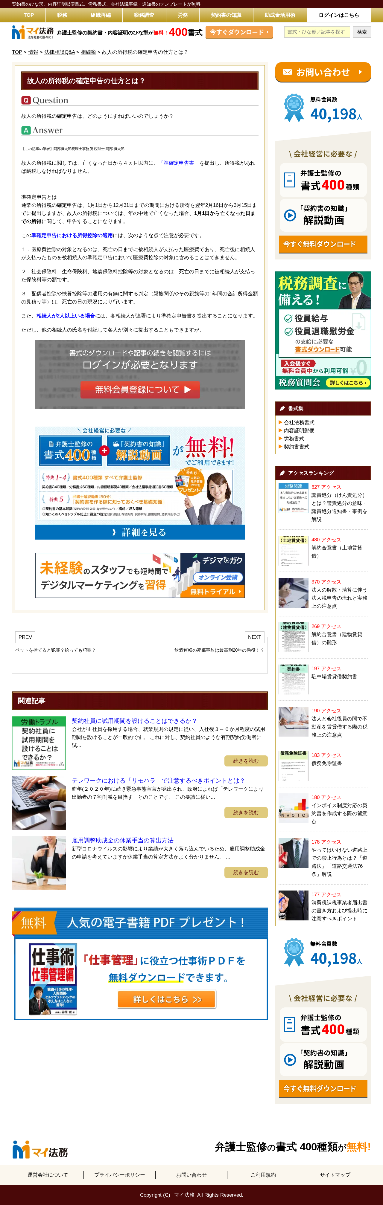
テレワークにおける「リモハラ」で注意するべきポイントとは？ (158, 780)
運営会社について (48, 1175)
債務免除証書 (326, 763)
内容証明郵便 (299, 430)
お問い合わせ (191, 1175)
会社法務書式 (299, 422)
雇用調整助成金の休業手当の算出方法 (123, 840)
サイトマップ (335, 1175)
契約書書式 (296, 447)
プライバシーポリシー (119, 1175)
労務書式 (294, 439)
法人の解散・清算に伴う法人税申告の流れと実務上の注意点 (339, 598)
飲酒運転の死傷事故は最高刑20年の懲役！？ (219, 650)
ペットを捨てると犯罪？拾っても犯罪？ (55, 650)
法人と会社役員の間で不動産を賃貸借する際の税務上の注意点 (339, 727)
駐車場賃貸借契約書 (334, 676)
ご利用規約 (263, 1175)
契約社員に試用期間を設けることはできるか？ (134, 720)
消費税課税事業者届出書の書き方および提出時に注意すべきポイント (339, 911)
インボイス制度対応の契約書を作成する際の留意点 (339, 813)
